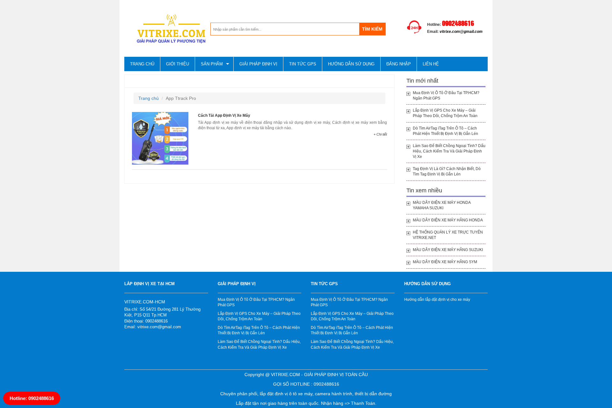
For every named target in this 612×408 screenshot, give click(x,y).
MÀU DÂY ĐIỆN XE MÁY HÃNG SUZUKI (448, 250)
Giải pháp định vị (258, 64)
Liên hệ (431, 64)
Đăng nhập (398, 64)
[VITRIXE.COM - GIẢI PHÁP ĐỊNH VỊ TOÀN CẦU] (167, 29)
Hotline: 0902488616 (32, 398)
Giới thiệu (177, 64)
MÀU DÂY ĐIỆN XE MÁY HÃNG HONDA (448, 220)
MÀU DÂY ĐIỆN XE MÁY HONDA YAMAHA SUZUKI (442, 205)
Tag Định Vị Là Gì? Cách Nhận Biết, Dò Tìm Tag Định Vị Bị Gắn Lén (447, 171)
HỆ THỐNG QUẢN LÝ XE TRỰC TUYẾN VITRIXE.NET (448, 235)
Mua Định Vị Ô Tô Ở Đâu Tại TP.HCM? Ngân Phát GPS (446, 95)
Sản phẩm (212, 64)
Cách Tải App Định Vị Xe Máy (224, 115)
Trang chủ (142, 64)
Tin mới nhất (422, 81)
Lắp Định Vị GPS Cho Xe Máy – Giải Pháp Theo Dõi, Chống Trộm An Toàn (445, 113)
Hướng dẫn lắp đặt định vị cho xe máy (437, 299)
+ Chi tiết (380, 134)
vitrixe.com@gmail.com (461, 31)
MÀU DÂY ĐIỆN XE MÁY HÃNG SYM (445, 262)
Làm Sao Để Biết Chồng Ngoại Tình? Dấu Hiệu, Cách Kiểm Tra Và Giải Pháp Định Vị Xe (449, 151)
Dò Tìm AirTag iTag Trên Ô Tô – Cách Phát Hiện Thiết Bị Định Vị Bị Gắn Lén (445, 131)
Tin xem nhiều (424, 190)
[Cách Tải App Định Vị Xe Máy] (160, 137)
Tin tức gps (302, 64)
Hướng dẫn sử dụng (351, 64)
